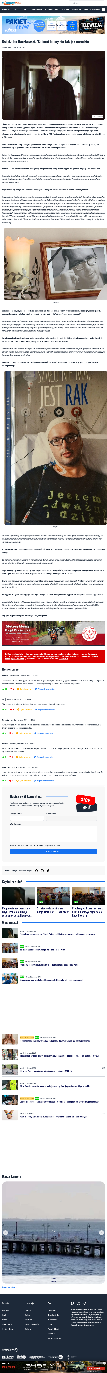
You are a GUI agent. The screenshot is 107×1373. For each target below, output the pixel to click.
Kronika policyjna (51, 9)
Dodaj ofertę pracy (54, 1338)
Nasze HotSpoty (53, 1315)
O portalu (28, 1310)
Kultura (24, 9)
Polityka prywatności (32, 1324)
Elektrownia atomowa (92, 9)
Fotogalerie (76, 9)
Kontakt (27, 1315)
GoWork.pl (51, 1333)
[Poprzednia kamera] (5, 1232)
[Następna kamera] (101, 1232)
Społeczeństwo (36, 9)
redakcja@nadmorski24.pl (15, 658)
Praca (50, 1324)
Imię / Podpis (16, 814)
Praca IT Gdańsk (53, 1329)
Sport (16, 9)
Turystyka (65, 9)
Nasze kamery (52, 1319)
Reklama (28, 1329)
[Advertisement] (53, 1010)
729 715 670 (63, 658)
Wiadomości (6, 9)
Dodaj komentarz (53, 851)
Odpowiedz (51, 814)
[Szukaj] (102, 3)
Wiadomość (15, 824)
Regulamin (28, 1319)
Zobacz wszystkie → (9, 1287)
